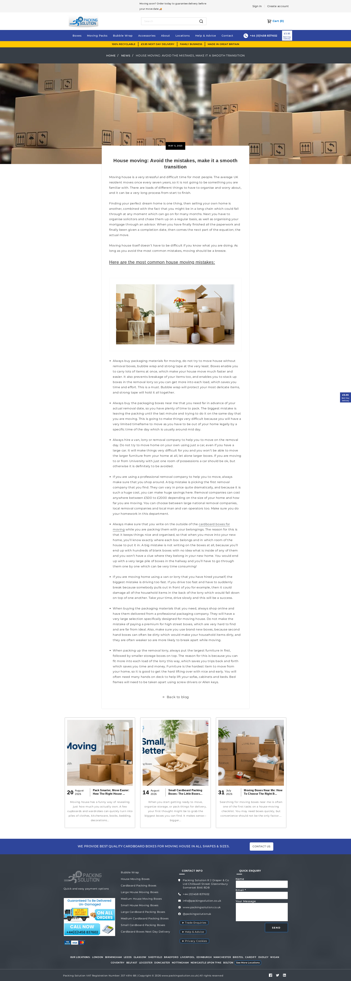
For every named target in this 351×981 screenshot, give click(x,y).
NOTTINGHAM (180, 962)
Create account (278, 6)
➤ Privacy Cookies (194, 941)
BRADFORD (171, 957)
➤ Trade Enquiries (194, 922)
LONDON (97, 957)
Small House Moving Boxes (139, 905)
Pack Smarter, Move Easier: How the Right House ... (111, 792)
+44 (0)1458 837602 (196, 894)
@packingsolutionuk (197, 914)
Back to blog (178, 697)
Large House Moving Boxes (139, 892)
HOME (111, 55)
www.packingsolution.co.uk (202, 907)
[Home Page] (83, 21)
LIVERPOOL (187, 957)
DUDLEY (263, 957)
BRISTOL (238, 957)
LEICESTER (145, 962)
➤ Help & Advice (193, 931)
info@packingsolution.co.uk (202, 900)
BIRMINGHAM (113, 957)
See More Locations (248, 962)
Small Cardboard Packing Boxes (143, 925)
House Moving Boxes (135, 879)
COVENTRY (117, 962)
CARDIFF (250, 957)
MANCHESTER (222, 957)
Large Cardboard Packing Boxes (143, 912)
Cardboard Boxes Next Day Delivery (145, 931)
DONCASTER (162, 962)
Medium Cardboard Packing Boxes (145, 918)
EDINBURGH (204, 957)
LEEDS (128, 957)
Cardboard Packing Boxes (138, 885)
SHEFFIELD (155, 957)
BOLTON (228, 962)
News (125, 55)
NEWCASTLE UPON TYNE (206, 962)
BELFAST (131, 962)
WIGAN (274, 957)
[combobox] (168, 21)
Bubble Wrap (130, 872)
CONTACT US (261, 846)
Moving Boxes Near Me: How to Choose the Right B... (263, 792)
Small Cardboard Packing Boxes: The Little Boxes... (185, 792)
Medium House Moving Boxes (141, 898)
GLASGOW (140, 957)
